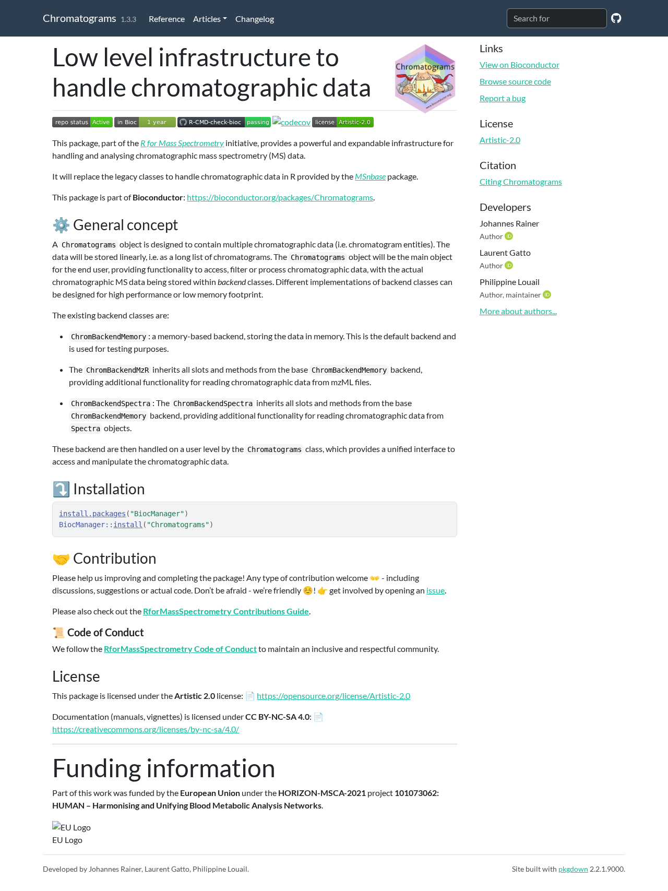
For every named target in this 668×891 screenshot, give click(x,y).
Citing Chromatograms (521, 181)
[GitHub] (616, 17)
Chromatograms (79, 17)
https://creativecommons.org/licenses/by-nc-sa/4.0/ (145, 729)
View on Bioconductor (519, 64)
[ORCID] (510, 236)
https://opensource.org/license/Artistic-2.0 (333, 695)
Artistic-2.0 (500, 140)
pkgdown (573, 868)
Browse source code (515, 81)
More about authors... (518, 311)
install (127, 524)
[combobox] (557, 18)
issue (435, 590)
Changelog (254, 18)
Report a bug (503, 98)
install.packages (92, 513)
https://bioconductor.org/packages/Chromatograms (280, 197)
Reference (167, 18)
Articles (207, 18)
